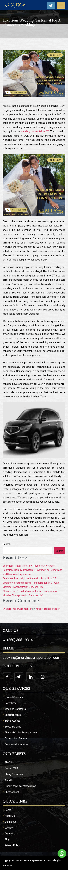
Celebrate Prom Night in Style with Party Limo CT (29, 578)
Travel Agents (12, 720)
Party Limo (11, 703)
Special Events (13, 714)
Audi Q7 (9, 780)
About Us (10, 815)
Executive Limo (13, 726)
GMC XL (9, 762)
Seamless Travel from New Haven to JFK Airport (29, 565)
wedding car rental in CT (35, 131)
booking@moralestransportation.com (31, 657)
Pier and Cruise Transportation (21, 732)
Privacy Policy (12, 845)
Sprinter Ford (12, 792)
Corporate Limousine (16, 744)
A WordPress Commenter (17, 608)
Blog (7, 839)
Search (6, 544)
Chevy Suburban (14, 774)
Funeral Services (14, 697)
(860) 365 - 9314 (20, 640)
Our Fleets (10, 821)
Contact (9, 833)
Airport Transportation (48, 608)
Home (8, 810)
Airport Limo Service (16, 738)
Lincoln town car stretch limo (20, 786)
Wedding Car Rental (15, 709)
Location (9, 827)
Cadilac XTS (11, 768)
